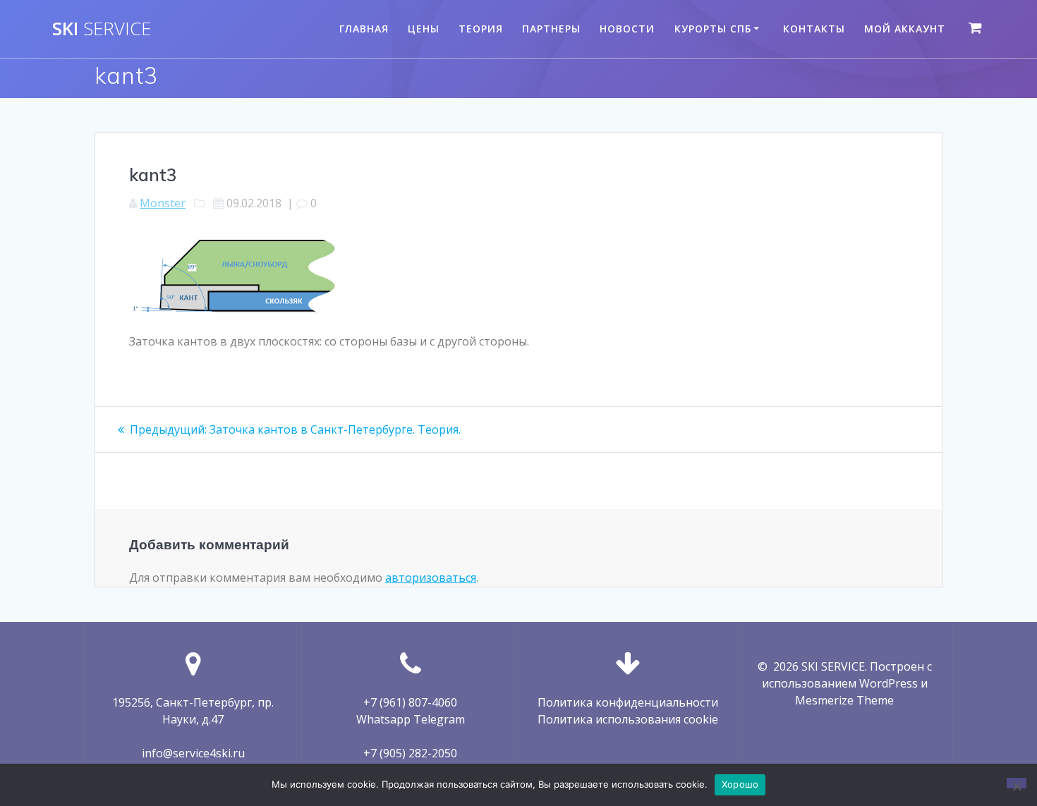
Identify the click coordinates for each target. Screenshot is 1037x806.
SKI (101, 29)
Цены (423, 28)
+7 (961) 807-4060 (410, 702)
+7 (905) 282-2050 (410, 753)
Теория (481, 28)
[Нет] (1016, 783)
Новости (627, 28)
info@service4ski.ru (193, 753)
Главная (364, 28)
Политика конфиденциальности (628, 702)
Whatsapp (383, 719)
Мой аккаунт (904, 28)
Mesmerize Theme (844, 700)
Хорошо (740, 784)
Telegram (439, 719)
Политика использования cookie (628, 719)
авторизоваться (430, 577)
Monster (163, 203)
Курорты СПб (712, 28)
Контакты (814, 28)
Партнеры (551, 28)
